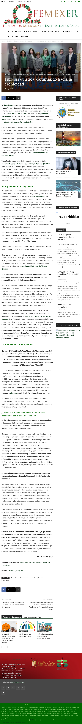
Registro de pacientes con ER (51, 31)
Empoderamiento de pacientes (23, 41)
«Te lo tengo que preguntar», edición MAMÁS (65, 237)
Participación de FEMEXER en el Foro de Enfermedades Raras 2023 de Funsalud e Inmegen (8, 638)
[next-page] (6, 647)
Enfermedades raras (43, 631)
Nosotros (18, 31)
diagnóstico (46, 562)
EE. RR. (10, 31)
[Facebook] (61, 1)
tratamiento (5, 565)
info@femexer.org (17, 682)
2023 (3, 631)
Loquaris (60, 230)
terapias (40, 578)
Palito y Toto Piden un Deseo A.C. (18, 36)
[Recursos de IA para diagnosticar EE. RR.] (68, 166)
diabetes (13, 393)
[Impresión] (18, 98)
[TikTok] (71, 1)
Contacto (36, 31)
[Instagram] (68, 1)
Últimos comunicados (66, 152)
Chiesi (3, 119)
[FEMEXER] (41, 16)
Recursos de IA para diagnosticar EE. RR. (63, 172)
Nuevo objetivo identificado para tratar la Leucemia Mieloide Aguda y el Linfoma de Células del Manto (41, 606)
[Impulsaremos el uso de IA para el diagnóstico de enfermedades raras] (68, 189)
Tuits (73, 74)
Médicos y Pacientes (65, 74)
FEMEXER (9, 41)
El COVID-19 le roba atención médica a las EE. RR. (68, 274)
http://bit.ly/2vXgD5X (15, 571)
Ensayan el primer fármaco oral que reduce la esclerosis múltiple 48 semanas (13, 605)
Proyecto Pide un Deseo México (66, 98)
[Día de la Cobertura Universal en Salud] (27, 626)
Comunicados (23, 631)
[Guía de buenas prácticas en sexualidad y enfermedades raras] (45, 626)
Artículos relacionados (12, 617)
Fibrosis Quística (26, 562)
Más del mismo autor (32, 617)
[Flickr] (64, 1)
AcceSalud (66, 31)
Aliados (26, 31)
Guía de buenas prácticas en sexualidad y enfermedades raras (45, 636)
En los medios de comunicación (37, 74)
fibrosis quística (10, 105)
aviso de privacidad (17, 705)
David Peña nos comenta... (64, 305)
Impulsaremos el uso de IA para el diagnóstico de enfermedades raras (66, 194)
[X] (75, 1)
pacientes (37, 562)
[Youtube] (79, 1)
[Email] (13, 98)
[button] (78, 31)
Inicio (3, 41)
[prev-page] (2, 647)
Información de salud (52, 74)
